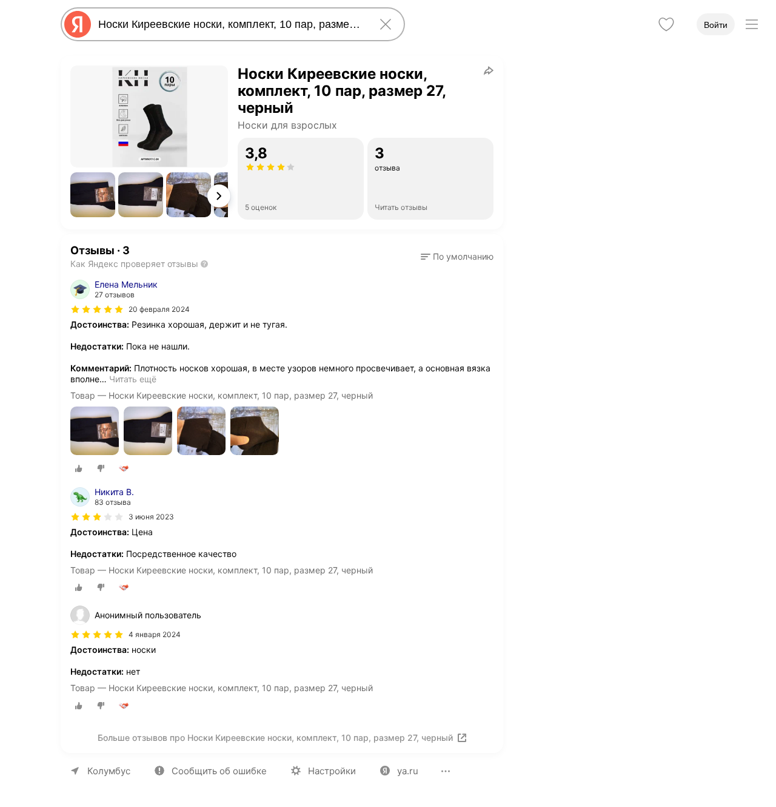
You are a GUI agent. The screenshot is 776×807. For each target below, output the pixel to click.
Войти (716, 25)
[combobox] (230, 24)
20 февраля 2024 (159, 309)
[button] (92, 194)
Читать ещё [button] (132, 379)
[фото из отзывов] (94, 432)
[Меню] (752, 24)
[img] (97, 309)
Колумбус (108, 771)
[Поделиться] (488, 70)
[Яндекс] (77, 24)
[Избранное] (666, 24)
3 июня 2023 (151, 516)
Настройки (332, 771)
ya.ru (407, 771)
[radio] (78, 468)
